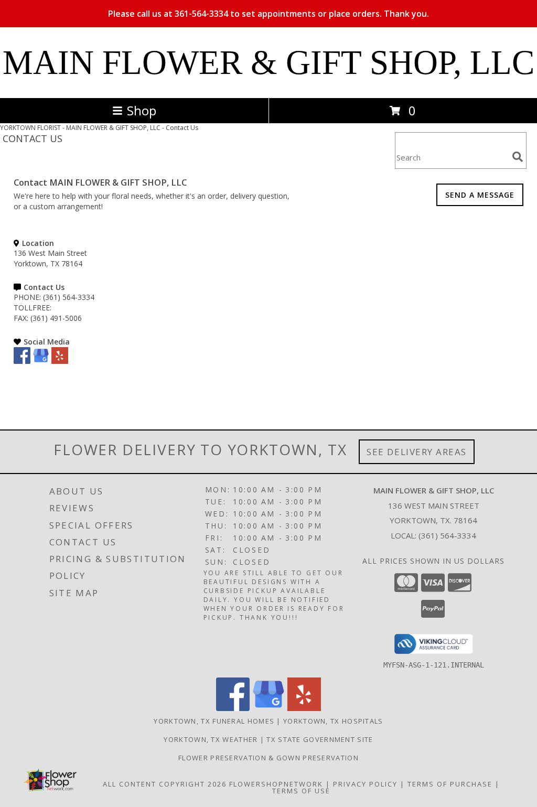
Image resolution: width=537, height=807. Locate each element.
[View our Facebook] (22, 361)
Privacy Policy (365, 784)
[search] (517, 157)
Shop (141, 110)
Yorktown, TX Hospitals (333, 721)
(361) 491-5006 (56, 318)
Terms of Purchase (449, 784)
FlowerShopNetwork (276, 784)
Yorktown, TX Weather (210, 739)
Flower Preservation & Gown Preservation (268, 757)
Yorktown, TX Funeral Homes (214, 721)
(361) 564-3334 (68, 297)
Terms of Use (301, 790)
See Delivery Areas (417, 452)
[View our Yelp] (59, 361)
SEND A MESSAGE (479, 195)
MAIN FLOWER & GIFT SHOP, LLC (268, 62)
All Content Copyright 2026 (165, 784)
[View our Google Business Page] (41, 361)
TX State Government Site (319, 739)
